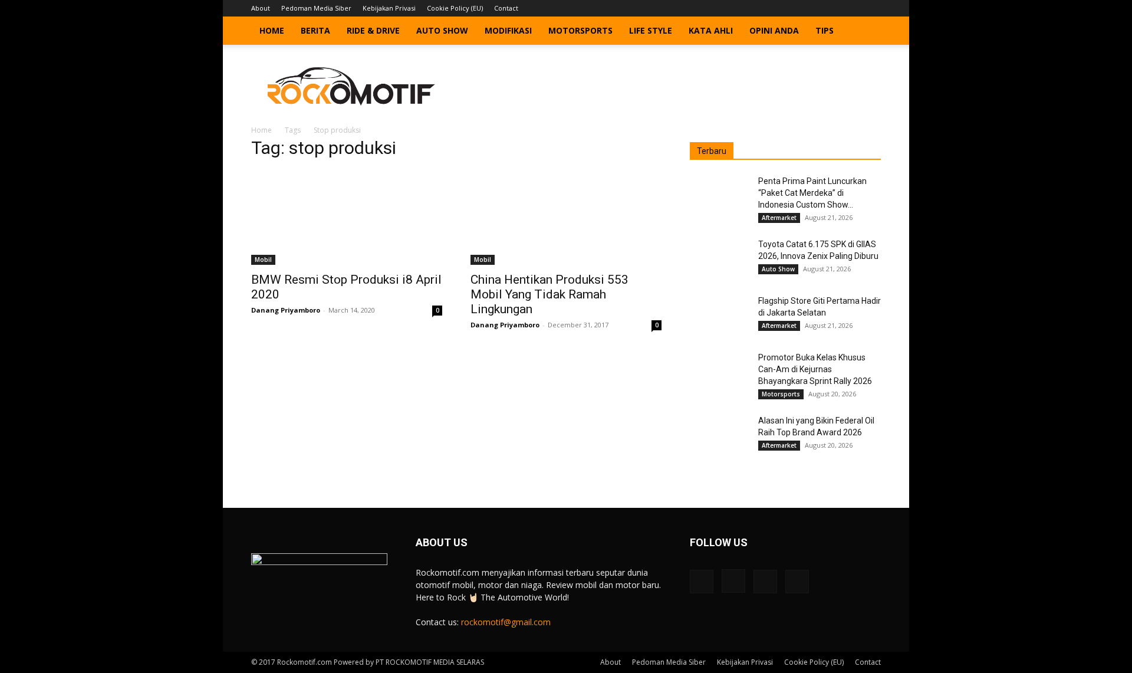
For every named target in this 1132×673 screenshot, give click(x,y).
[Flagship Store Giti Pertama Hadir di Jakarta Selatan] (719, 315)
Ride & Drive (373, 30)
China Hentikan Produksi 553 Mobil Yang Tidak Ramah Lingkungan (549, 294)
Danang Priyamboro (285, 310)
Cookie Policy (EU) (455, 8)
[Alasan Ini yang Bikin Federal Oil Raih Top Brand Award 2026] (719, 435)
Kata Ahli (711, 30)
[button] (867, 31)
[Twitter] (852, 8)
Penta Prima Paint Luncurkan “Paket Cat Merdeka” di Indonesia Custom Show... (812, 192)
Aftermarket (779, 218)
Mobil (263, 259)
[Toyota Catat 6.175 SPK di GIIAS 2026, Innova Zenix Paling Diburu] (719, 259)
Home (271, 30)
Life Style (650, 30)
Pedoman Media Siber (316, 8)
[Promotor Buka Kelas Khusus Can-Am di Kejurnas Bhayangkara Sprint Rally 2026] (719, 372)
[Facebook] (813, 8)
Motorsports (580, 30)
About (260, 8)
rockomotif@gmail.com (506, 622)
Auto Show (442, 30)
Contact (506, 8)
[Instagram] (833, 8)
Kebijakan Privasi (389, 8)
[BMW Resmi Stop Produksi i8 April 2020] (346, 217)
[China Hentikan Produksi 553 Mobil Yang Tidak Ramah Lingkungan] (566, 217)
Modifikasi (508, 30)
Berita (315, 30)
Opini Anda (774, 30)
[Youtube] (872, 8)
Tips (824, 30)
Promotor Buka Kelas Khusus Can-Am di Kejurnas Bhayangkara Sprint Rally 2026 (815, 369)
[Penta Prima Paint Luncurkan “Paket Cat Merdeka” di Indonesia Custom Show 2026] (719, 195)
